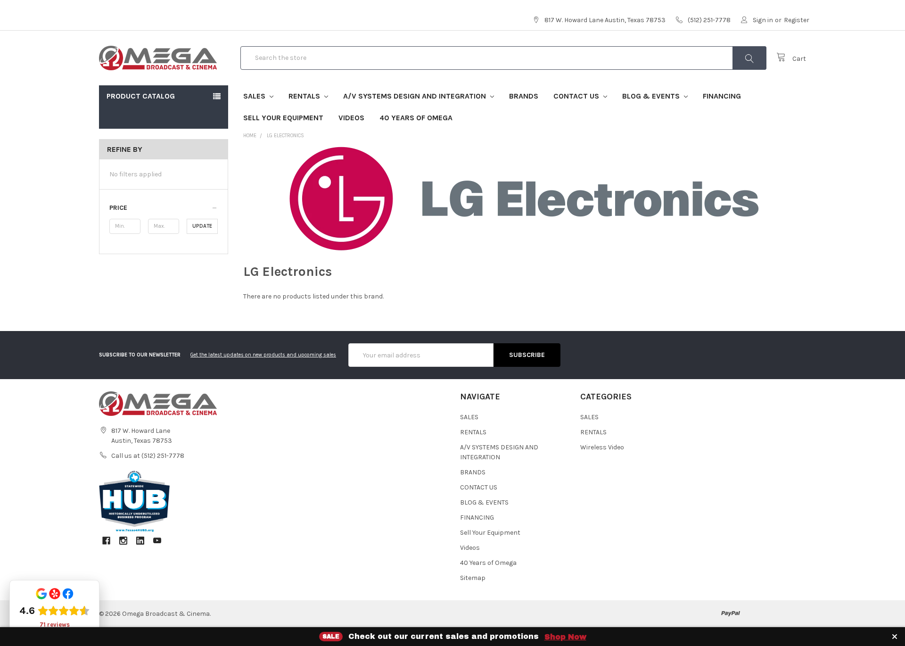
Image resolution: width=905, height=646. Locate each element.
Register (796, 20)
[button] (163, 208)
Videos (351, 117)
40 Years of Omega (415, 117)
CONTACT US (577, 95)
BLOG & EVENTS (652, 95)
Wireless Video (602, 447)
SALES (255, 95)
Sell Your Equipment (283, 117)
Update (202, 226)
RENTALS (305, 95)
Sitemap (472, 578)
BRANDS (523, 95)
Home (249, 136)
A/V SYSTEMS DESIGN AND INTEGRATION (415, 95)
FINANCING (722, 95)
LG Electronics (285, 136)
